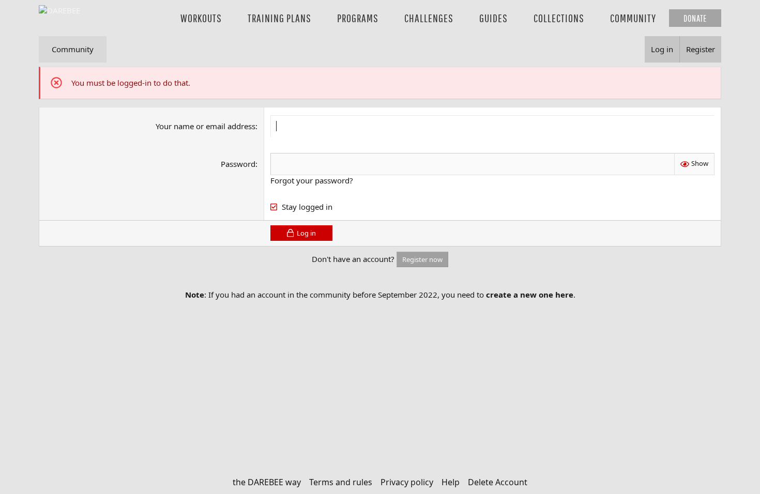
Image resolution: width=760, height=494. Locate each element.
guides (493, 17)
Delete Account (497, 482)
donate (695, 18)
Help (451, 482)
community (633, 17)
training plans (279, 17)
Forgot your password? (311, 180)
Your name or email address (205, 126)
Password (238, 164)
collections (559, 17)
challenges (428, 17)
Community (73, 49)
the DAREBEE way (267, 482)
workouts (201, 17)
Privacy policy (407, 482)
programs (357, 17)
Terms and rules (340, 482)
